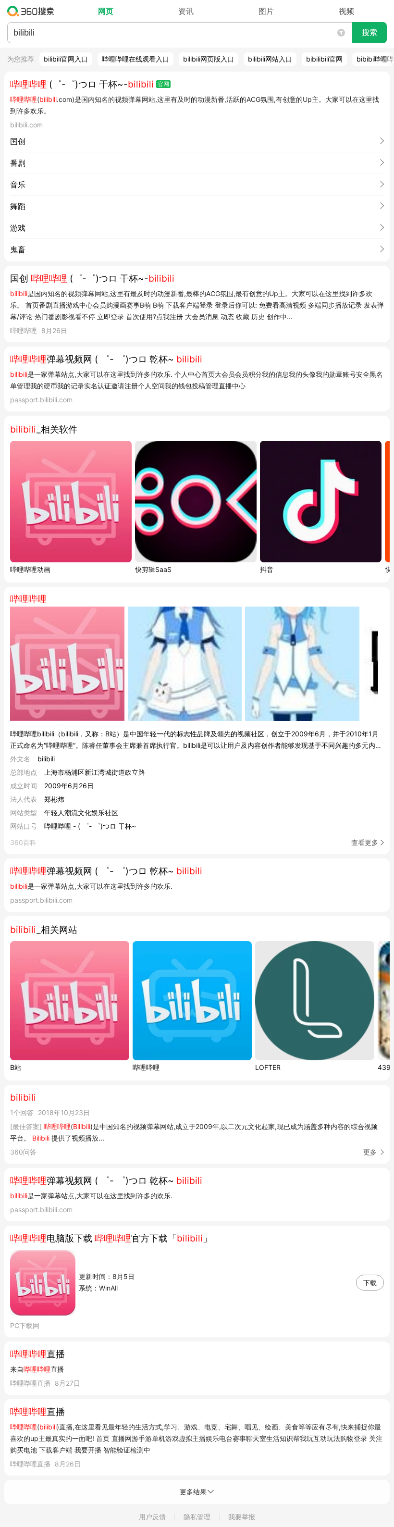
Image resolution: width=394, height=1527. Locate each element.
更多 (370, 1152)
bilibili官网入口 (66, 59)
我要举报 (241, 1517)
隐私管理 (197, 1517)
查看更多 (364, 842)
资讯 (186, 11)
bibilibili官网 (324, 59)
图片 (266, 11)
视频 (346, 11)
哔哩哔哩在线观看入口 (135, 59)
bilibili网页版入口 (208, 59)
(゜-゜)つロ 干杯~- (82, 84)
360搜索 (33, 11)
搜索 (369, 32)
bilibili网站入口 (270, 59)
